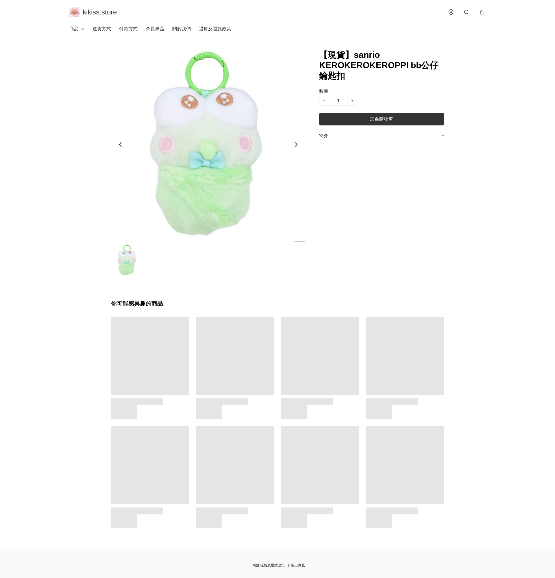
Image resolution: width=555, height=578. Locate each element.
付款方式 (128, 28)
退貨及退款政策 (215, 28)
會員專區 (155, 28)
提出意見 (298, 565)
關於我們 (181, 28)
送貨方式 (101, 28)
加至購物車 (381, 118)
